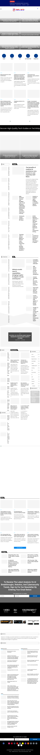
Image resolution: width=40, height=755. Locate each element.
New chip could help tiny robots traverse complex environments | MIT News (13, 707)
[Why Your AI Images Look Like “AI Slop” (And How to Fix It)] (23, 662)
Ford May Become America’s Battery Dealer (19, 512)
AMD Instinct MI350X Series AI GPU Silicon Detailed (32, 571)
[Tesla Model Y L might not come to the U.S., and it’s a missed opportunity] (33, 504)
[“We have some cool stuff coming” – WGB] (3, 354)
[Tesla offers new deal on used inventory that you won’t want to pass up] (20, 527)
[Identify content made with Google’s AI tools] (3, 727)
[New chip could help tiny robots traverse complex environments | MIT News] (3, 708)
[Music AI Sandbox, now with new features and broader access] (23, 675)
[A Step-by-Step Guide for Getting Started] (3, 424)
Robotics (36, 356)
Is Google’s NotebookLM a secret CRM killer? (35, 261)
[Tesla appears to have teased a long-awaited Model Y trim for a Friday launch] (6, 504)
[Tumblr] (14, 743)
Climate (36, 381)
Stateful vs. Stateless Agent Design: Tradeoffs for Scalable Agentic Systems (10, 34)
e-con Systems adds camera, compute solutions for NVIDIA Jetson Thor (25, 407)
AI (36, 374)
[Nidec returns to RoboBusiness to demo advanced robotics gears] (30, 147)
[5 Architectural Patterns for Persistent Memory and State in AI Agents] (29, 236)
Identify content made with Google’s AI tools (12, 727)
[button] (15, 1)
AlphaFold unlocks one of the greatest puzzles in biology (32, 656)
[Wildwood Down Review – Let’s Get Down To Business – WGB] (3, 388)
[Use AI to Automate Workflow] (23, 666)
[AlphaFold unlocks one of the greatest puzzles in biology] (23, 657)
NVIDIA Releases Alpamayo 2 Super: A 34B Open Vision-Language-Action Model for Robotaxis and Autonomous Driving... (35, 224)
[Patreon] (34, 743)
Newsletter (24, 4)
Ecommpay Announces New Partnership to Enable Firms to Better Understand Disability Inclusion (8, 184)
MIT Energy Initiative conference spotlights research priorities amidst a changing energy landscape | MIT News (13, 723)
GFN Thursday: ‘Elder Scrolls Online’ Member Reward (33, 562)
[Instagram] (9, 743)
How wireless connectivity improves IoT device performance (8, 319)
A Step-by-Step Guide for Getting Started (8, 426)
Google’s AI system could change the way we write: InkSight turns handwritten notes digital (35, 314)
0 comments (13, 157)
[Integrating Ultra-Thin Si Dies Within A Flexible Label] (4, 556)
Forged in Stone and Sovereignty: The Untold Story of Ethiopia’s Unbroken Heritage (35, 397)
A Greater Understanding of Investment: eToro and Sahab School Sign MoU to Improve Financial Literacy (8, 241)
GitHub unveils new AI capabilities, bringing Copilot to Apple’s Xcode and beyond (18, 274)
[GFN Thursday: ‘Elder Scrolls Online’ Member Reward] (24, 562)
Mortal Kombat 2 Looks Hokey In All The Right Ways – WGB (8, 405)
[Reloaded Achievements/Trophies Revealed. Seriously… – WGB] (3, 380)
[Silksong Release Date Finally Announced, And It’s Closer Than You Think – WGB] (3, 365)
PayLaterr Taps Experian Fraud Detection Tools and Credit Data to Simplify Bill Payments (8, 198)
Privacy (10, 751)
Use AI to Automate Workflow (32, 664)
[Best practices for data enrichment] (6, 67)
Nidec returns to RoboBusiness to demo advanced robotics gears (30, 156)
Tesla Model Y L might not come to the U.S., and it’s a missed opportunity (33, 512)
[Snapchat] (23, 743)
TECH (36, 354)
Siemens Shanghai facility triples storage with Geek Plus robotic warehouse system (8, 279)
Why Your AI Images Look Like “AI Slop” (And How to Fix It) (33, 661)
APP (36, 376)
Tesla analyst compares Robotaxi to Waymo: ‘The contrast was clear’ (33, 535)
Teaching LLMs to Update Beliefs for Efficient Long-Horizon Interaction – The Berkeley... (30, 47)
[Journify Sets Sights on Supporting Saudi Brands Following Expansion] (4, 169)
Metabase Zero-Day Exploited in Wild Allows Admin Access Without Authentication (20, 337)
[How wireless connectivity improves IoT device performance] (4, 317)
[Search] (39, 9)
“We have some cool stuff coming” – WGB (8, 357)
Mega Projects (36, 358)
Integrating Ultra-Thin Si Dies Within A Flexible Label (13, 556)
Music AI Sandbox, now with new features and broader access (33, 675)
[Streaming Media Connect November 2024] (3, 417)
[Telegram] (21, 745)
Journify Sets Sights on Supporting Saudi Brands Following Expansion (8, 171)
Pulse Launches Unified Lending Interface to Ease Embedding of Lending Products (8, 226)
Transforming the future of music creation (32, 670)
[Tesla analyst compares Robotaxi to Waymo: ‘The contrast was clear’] (33, 527)
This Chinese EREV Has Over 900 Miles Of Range (5, 535)
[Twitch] (25, 743)
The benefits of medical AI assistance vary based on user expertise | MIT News (31, 172)
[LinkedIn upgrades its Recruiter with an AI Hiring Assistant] (29, 278)
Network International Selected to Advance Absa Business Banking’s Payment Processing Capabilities (8, 213)
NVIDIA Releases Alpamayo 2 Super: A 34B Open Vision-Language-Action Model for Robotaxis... (10, 47)
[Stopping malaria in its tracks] (20, 94)
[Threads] (19, 745)
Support (28, 4)
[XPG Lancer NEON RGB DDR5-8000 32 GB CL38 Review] (4, 571)
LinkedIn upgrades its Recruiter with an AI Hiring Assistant (35, 281)
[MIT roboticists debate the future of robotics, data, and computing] (10, 147)
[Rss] (28, 743)
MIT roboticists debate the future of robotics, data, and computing (10, 156)
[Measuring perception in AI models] (3, 682)
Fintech (36, 385)
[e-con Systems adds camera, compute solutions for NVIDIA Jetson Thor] (25, 401)
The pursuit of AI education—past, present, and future (33, 76)
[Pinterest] (12, 743)
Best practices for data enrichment (5, 75)
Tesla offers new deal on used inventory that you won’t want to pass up (19, 535)
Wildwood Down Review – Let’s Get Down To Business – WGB (8, 391)
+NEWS (36, 383)
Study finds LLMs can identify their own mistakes (35, 290)
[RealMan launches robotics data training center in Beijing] (14, 378)
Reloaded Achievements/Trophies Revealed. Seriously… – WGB (8, 381)
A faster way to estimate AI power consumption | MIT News (12, 711)
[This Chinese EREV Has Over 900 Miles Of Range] (6, 527)
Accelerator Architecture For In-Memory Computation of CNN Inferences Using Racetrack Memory (13, 563)
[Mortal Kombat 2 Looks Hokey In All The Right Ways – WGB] (3, 401)
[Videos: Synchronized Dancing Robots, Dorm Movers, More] (14, 355)
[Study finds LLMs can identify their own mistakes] (29, 289)
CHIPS (36, 363)
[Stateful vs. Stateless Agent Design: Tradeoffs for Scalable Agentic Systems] (10, 29)
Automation (36, 372)
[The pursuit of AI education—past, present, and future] (33, 67)
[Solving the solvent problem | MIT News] (30, 29)
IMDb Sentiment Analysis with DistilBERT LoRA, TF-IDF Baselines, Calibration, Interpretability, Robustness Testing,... (30, 20)
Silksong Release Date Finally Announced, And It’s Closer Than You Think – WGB (8, 369)
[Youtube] (17, 743)
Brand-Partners (18, 4)
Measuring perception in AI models (12, 682)
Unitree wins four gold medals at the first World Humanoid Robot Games (8, 293)
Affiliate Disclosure (15, 751)
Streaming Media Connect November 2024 (8, 417)
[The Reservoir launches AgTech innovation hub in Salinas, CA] (25, 355)
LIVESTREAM (36, 361)
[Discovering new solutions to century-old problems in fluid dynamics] (23, 652)
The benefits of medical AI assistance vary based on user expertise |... (10, 20)
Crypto (36, 379)
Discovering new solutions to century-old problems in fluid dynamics (32, 652)
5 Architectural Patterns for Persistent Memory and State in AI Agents (35, 238)
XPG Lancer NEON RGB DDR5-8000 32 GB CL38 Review (13, 571)
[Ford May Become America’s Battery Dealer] (20, 504)
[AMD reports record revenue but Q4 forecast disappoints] (29, 268)
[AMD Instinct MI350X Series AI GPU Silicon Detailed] (24, 571)
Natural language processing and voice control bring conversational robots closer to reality (8, 265)
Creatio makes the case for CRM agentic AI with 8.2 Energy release (35, 300)
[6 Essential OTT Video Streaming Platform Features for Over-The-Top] (3, 434)
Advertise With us (12, 4)
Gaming (36, 367)
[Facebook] (4, 743)
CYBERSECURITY (36, 365)
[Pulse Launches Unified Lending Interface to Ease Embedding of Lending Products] (4, 223)
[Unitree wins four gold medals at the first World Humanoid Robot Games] (4, 289)
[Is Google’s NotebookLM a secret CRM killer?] (29, 261)
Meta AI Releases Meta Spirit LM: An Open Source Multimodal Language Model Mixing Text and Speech (6, 103)
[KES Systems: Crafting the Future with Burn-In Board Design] (24, 556)
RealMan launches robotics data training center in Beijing (14, 384)
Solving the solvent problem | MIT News (30, 34)
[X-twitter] (6, 743)
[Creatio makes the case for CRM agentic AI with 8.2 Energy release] (29, 297)
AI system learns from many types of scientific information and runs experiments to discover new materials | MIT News (12, 717)
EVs (36, 370)
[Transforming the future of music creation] (23, 671)
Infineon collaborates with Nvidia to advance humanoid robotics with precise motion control (8, 307)
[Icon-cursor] (36, 743)
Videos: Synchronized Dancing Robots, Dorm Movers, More (14, 361)
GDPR (30, 751)
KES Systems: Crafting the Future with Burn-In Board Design (33, 556)
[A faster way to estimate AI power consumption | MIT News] (3, 712)
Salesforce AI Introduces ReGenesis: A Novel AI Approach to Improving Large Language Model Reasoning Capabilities (19, 77)
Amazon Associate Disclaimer (23, 751)
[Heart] (20, 743)
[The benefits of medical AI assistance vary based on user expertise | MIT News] (10, 17)
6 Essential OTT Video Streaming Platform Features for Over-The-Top (8, 438)
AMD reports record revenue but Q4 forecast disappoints (35, 270)
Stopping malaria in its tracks (19, 102)
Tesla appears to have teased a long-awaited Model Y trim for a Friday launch (5, 513)
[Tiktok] (31, 743)
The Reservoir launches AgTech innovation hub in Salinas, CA (24, 362)
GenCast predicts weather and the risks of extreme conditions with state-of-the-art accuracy (13, 697)
